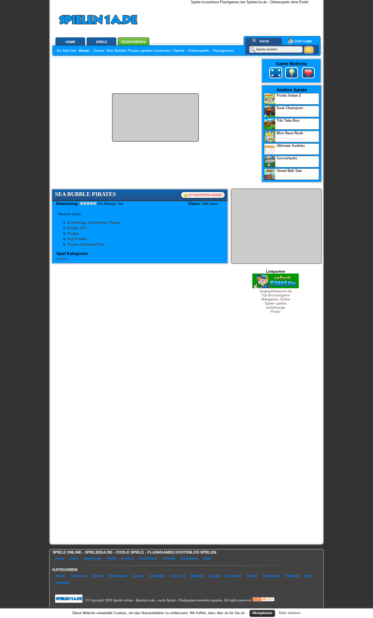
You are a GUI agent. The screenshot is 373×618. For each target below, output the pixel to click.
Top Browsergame (275, 295)
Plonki (275, 312)
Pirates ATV (77, 228)
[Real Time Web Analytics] (263, 599)
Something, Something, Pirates (93, 223)
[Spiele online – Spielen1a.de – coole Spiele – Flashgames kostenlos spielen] (116, 20)
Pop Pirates (77, 239)
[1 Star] (81, 203)
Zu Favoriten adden (205, 195)
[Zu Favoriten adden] (307, 78)
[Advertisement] (241, 16)
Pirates (73, 233)
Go (308, 50)
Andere (61, 259)
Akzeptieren (262, 613)
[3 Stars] (88, 203)
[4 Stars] (91, 203)
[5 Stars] (94, 203)
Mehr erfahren (290, 613)
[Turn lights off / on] (291, 74)
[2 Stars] (85, 203)
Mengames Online (275, 299)
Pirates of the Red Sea (86, 244)
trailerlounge (275, 307)
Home (84, 50)
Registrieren (133, 42)
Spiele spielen (276, 303)
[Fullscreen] (276, 74)
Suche (264, 41)
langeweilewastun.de (275, 291)
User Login (303, 41)
